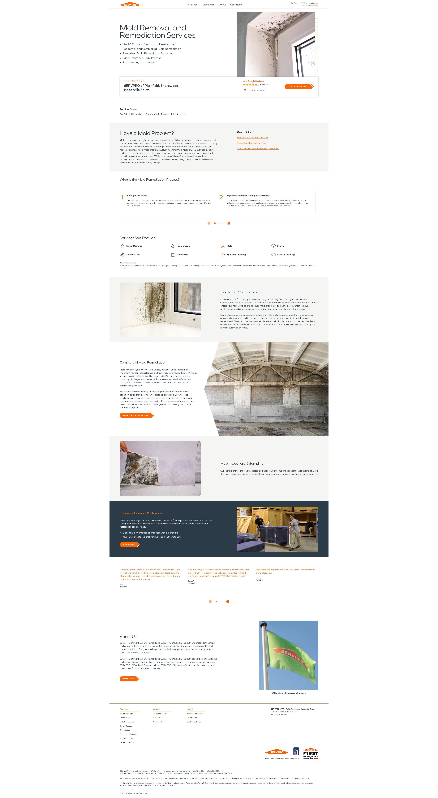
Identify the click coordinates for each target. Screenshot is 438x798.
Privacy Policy (192, 718)
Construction (125, 730)
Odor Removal (272, 265)
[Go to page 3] (220, 223)
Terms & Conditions (195, 714)
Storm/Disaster (126, 726)
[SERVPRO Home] (130, 4)
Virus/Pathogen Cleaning (166, 265)
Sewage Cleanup (127, 265)
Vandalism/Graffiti (307, 265)
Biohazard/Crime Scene (145, 265)
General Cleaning (127, 742)
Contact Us (236, 4)
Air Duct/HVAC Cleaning (188, 265)
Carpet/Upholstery (208, 265)
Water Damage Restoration (252, 137)
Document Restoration (242, 265)
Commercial (208, 5)
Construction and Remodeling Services (258, 148)
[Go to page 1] (215, 223)
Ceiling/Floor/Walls (224, 265)
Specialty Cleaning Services (251, 142)
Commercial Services (128, 734)
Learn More (128, 544)
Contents (123, 268)
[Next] (229, 223)
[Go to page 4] (223, 223)
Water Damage (126, 714)
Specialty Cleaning (127, 738)
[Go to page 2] (217, 223)
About (222, 5)
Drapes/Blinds (259, 265)
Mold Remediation (127, 722)
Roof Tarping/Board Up (289, 265)
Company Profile (160, 714)
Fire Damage (125, 718)
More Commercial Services (135, 415)
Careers (156, 718)
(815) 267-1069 (310, 5)
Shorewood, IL (152, 114)
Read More (128, 679)
